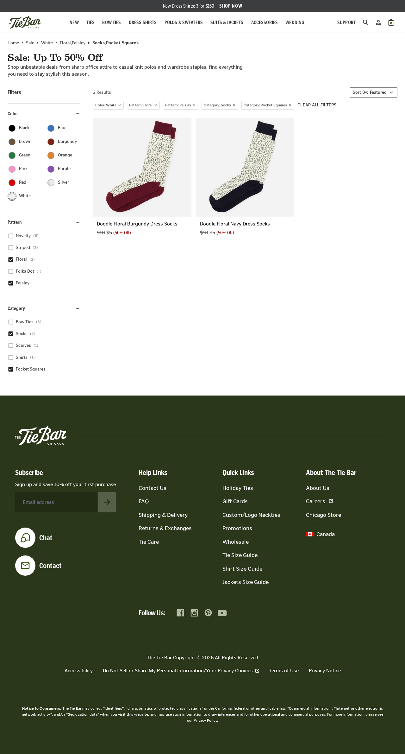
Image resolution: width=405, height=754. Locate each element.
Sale (30, 43)
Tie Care (149, 541)
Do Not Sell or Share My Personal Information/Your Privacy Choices (178, 671)
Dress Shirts (143, 22)
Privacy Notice (325, 671)
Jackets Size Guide (245, 582)
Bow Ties (111, 22)
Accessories (264, 22)
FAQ (144, 501)
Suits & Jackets (226, 22)
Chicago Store (323, 514)
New (74, 22)
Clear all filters (317, 105)
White (47, 43)
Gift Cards (235, 501)
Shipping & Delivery (163, 514)
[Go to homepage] (24, 22)
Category (16, 308)
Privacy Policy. (206, 720)
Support (346, 22)
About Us (317, 488)
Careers (315, 501)
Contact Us (152, 488)
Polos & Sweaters (184, 22)
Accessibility (79, 671)
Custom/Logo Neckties (251, 514)
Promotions (237, 528)
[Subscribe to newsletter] (107, 502)
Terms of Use (284, 671)
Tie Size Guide (240, 555)
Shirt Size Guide (242, 568)
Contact (50, 565)
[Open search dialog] (365, 22)
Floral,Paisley (72, 43)
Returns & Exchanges (165, 528)
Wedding (294, 22)
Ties (90, 22)
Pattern (15, 222)
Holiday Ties (237, 488)
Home (13, 43)
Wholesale (235, 541)
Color (13, 114)
